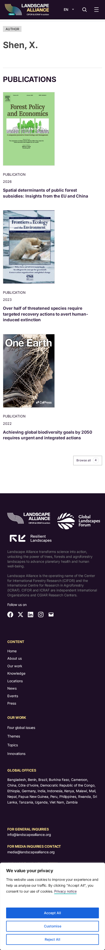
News (12, 688)
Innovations (16, 753)
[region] (52, 906)
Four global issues (21, 727)
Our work (14, 666)
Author (12, 29)
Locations (15, 681)
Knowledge (16, 673)
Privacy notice (65, 891)
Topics (12, 745)
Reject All (52, 939)
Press (11, 703)
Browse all (86, 460)
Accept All (52, 913)
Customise (52, 926)
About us (14, 658)
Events (12, 696)
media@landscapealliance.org (31, 852)
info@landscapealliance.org (29, 834)
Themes (13, 736)
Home (12, 651)
